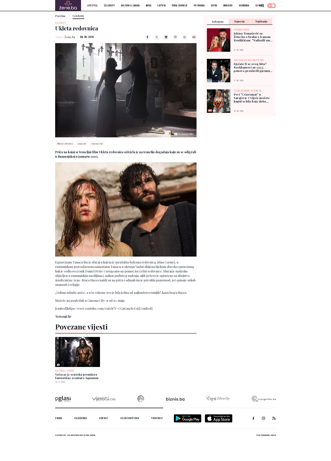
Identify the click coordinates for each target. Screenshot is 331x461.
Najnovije (239, 21)
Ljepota (161, 5)
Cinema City (97, 143)
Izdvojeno (218, 21)
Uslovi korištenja (129, 418)
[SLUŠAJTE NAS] (141, 399)
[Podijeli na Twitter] (156, 37)
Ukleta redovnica (65, 143)
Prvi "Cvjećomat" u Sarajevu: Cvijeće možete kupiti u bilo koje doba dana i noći (252, 98)
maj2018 (82, 143)
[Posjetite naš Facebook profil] (253, 418)
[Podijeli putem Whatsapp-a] (184, 37)
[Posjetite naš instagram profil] (263, 418)
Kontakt (103, 418)
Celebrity (109, 5)
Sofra (214, 5)
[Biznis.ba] (175, 399)
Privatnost (157, 418)
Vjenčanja (244, 5)
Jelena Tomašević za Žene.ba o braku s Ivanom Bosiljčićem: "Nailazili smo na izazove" (253, 37)
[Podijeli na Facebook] (147, 37)
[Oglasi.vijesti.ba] (63, 399)
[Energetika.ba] (263, 399)
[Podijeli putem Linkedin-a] (166, 37)
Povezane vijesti (81, 326)
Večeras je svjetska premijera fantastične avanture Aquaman (76, 376)
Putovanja (199, 5)
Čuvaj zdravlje (180, 5)
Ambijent (228, 5)
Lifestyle (92, 5)
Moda (148, 5)
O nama (58, 418)
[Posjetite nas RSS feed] (274, 418)
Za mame (259, 5)
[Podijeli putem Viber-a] (175, 37)
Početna (60, 16)
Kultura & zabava (130, 5)
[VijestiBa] (103, 399)
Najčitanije (261, 21)
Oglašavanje (80, 418)
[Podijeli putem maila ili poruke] (194, 37)
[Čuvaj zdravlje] (218, 399)
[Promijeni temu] (271, 5)
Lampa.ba (273, 435)
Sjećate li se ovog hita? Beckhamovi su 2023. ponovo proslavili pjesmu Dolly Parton (252, 67)
